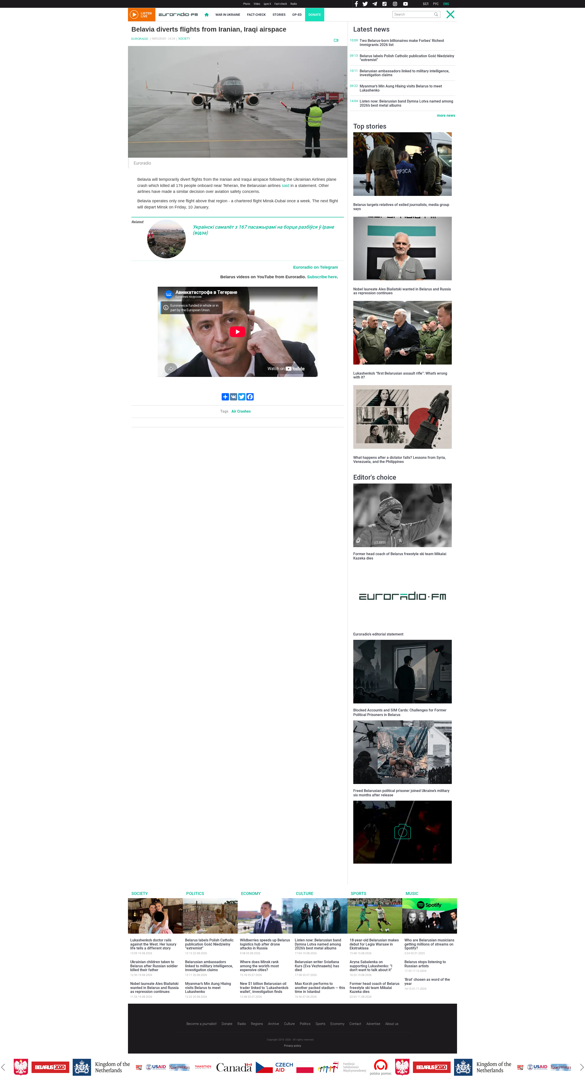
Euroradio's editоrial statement (378, 634)
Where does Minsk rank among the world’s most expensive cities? (259, 966)
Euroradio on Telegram (315, 267)
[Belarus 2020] (32, 1067)
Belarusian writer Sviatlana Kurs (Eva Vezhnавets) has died (317, 966)
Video (257, 3)
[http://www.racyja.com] (121, 1067)
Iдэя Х (267, 3)
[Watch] (336, 40)
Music (412, 893)
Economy (251, 893)
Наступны (582, 1067)
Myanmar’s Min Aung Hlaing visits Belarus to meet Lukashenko (401, 88)
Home (207, 14)
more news (446, 115)
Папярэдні (3, 1067)
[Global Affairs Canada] (216, 1067)
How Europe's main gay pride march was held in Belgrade (396, 868)
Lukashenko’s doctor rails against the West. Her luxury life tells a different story (153, 944)
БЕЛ (425, 4)
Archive (273, 1024)
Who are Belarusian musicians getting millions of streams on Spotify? (429, 944)
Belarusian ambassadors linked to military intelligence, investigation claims (404, 73)
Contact (355, 1024)
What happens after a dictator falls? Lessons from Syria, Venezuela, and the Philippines (399, 459)
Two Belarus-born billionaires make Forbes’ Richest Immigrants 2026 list (402, 42)
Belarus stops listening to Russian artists (425, 964)
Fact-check (280, 3)
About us (392, 1024)
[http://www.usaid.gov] (138, 1067)
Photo (246, 3)
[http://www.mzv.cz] (185, 1067)
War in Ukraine (227, 14)
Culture (304, 893)
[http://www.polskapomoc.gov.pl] (363, 1067)
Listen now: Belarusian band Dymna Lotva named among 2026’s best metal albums (406, 103)
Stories (279, 14)
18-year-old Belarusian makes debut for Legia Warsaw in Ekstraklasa (374, 944)
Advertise (373, 1024)
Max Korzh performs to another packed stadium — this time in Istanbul (320, 987)
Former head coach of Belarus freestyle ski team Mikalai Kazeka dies (374, 987)
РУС (436, 4)
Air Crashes (241, 411)
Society (184, 38)
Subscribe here (322, 277)
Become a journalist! (201, 1024)
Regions (257, 1024)
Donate (314, 14)
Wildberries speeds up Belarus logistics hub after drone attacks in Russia (265, 944)
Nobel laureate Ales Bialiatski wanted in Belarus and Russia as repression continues (402, 291)
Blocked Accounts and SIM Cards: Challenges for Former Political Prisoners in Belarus (400, 712)
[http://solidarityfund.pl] (324, 1067)
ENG (446, 4)
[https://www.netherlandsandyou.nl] (84, 1067)
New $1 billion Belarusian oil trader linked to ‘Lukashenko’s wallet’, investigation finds (264, 987)
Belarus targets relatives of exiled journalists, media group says (401, 207)
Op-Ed (297, 14)
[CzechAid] (256, 1067)
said (285, 185)
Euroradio (139, 39)
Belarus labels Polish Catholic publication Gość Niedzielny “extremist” (407, 58)
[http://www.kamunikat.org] (162, 1067)
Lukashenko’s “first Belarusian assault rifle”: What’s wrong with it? (400, 375)
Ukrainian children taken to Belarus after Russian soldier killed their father (154, 966)
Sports (358, 893)
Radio (293, 3)
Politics (195, 893)
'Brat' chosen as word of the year (427, 981)
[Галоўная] (178, 14)
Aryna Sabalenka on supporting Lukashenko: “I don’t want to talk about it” (371, 966)
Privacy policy (292, 1045)
